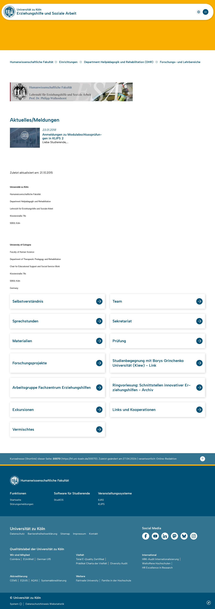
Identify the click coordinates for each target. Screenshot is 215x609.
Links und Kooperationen (134, 409)
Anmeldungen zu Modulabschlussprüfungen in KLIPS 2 (72, 136)
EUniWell (28, 559)
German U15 (44, 559)
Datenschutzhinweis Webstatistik (44, 603)
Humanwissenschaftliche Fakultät (31, 62)
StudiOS (58, 499)
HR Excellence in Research (157, 567)
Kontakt (93, 533)
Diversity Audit (118, 563)
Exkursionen (23, 409)
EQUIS (24, 580)
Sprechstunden (25, 321)
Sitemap (65, 533)
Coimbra (15, 559)
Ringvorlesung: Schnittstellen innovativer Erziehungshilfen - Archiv (152, 387)
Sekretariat (122, 321)
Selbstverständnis (27, 301)
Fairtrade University (87, 580)
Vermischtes (23, 429)
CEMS (13, 580)
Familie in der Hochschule (116, 580)
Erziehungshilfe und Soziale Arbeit (46, 13)
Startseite (15, 499)
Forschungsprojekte (29, 363)
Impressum (79, 533)
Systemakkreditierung (53, 580)
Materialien (22, 341)
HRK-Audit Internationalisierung (160, 559)
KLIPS (101, 504)
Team (117, 301)
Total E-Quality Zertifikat (90, 559)
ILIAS (101, 499)
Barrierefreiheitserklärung (42, 533)
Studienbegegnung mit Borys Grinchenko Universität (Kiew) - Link (148, 363)
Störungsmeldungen (21, 504)
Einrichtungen (68, 62)
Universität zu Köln (29, 9)
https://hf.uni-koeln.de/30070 (79, 458)
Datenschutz (17, 533)
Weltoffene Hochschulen (156, 563)
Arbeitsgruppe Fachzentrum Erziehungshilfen (51, 387)
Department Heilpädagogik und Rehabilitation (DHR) (119, 62)
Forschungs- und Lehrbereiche (180, 62)
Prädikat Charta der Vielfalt (91, 563)
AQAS (34, 580)
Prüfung (119, 341)
